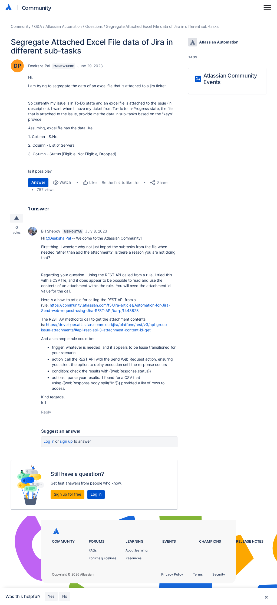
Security (218, 574)
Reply (46, 412)
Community (36, 7)
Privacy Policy (172, 574)
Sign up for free (67, 494)
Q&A (38, 26)
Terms (198, 574)
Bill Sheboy (50, 231)
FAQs (93, 550)
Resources (133, 558)
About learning (136, 550)
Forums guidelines (102, 558)
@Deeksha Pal (58, 238)
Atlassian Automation (63, 26)
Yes (51, 596)
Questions (94, 26)
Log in (49, 441)
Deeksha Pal (39, 65)
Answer (38, 182)
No (64, 596)
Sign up (66, 441)
